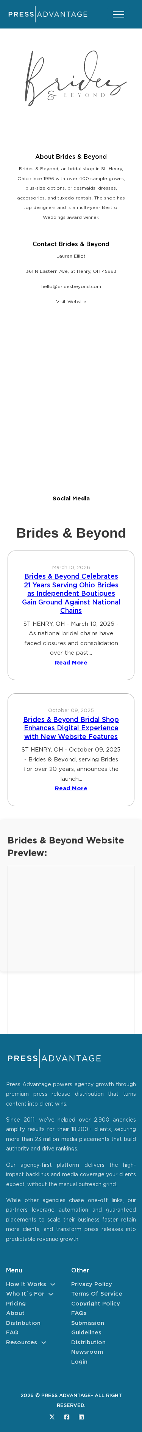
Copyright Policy (95, 1303)
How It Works (26, 1284)
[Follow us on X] (52, 1417)
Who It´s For (25, 1293)
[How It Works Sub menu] (53, 1284)
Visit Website (71, 302)
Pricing (16, 1303)
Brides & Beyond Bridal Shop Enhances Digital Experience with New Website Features (71, 728)
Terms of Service (96, 1293)
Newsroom (87, 1352)
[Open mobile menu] (118, 14)
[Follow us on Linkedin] (81, 1417)
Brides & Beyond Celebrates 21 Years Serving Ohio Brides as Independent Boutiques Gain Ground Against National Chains (71, 594)
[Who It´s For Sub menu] (51, 1294)
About (15, 1313)
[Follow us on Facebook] (66, 1417)
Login (79, 1361)
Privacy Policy (91, 1284)
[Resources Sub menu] (44, 1342)
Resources (21, 1342)
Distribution (23, 1323)
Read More (71, 662)
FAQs (79, 1313)
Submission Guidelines (87, 1328)
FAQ (12, 1332)
